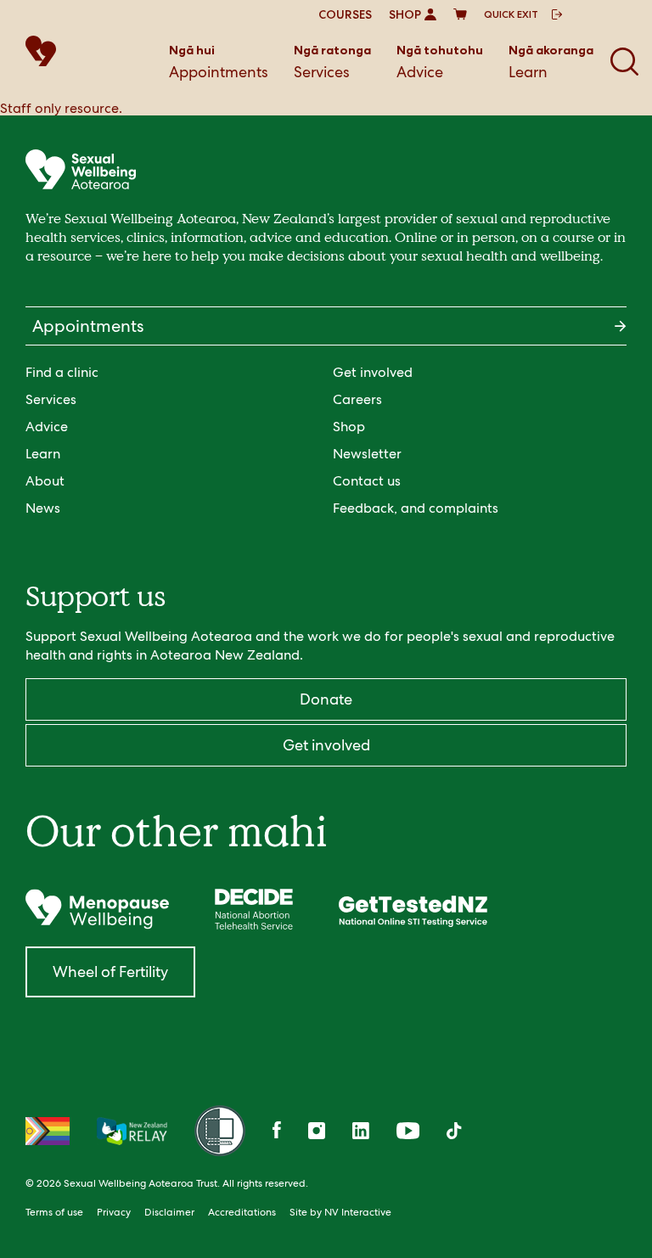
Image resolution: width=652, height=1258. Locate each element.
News (42, 508)
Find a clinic (61, 372)
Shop (349, 426)
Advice (439, 61)
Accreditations (242, 1212)
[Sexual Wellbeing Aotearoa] (50, 51)
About (45, 481)
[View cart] (460, 14)
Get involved (373, 372)
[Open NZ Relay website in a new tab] (132, 1131)
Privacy (114, 1212)
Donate (326, 699)
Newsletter (367, 454)
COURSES (345, 14)
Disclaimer (169, 1212)
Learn (551, 61)
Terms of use (54, 1212)
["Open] (97, 909)
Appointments (218, 61)
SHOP (405, 14)
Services (332, 61)
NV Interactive (357, 1212)
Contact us (367, 481)
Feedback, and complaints (415, 508)
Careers (357, 399)
